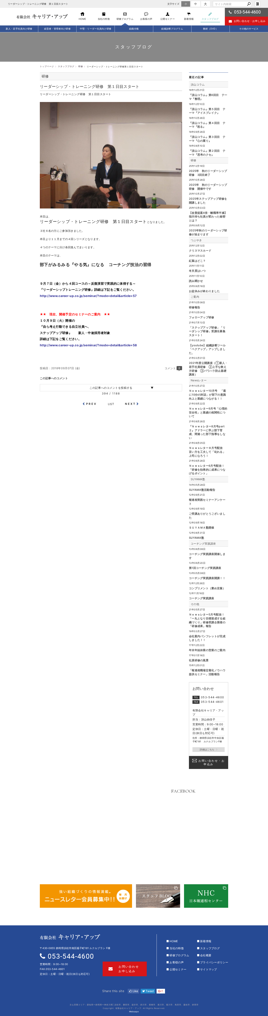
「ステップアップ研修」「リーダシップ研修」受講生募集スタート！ (207, 331)
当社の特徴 (177, 948)
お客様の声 (177, 962)
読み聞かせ (196, 280)
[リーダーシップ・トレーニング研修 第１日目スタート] (111, 206)
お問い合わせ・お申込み (211, 762)
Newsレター (199, 380)
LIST (111, 404)
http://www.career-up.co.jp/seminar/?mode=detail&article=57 (88, 296)
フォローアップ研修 (201, 317)
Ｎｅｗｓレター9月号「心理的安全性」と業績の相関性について (208, 412)
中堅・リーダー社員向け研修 (95, 28)
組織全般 (134, 28)
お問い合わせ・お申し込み (250, 21)
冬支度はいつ (197, 270)
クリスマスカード (200, 250)
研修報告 (194, 307)
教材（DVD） (210, 28)
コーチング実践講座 (203, 543)
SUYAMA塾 (198, 479)
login (257, 4)
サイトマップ (208, 969)
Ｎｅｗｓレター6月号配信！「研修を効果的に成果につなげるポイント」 (207, 469)
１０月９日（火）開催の (57, 320)
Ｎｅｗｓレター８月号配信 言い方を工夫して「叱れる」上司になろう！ (207, 451)
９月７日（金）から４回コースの (64, 283)
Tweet (149, 991)
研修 (193, 160)
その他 (195, 604)
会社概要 (205, 955)
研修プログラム (179, 955)
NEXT (130, 403)
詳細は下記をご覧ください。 (60, 339)
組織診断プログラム (172, 28)
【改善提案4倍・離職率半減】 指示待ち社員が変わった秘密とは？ (208, 216)
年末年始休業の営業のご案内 (207, 650)
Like (135, 991)
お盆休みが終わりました (204, 291)
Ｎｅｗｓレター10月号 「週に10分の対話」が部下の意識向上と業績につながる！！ (207, 394)
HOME (174, 941)
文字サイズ (173, 3)
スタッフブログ (210, 948)
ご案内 (195, 296)
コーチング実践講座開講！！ (207, 578)
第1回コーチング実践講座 (205, 567)
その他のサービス (248, 28)
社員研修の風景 (199, 660)
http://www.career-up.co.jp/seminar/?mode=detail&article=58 (88, 345)
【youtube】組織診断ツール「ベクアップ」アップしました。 (207, 349)
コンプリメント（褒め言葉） (207, 588)
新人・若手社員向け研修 (19, 28)
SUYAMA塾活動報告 (202, 489)
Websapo (134, 1011)
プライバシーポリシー (214, 962)
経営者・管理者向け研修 (57, 28)
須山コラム (198, 84)
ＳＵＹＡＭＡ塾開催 (201, 527)
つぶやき (196, 240)
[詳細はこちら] (208, 749)
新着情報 (205, 941)
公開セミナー (178, 969)
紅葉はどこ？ (197, 260)
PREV (91, 403)
